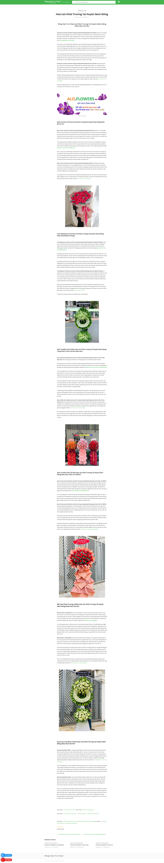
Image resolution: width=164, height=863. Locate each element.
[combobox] (94, 2)
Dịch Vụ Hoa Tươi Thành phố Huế (79, 663)
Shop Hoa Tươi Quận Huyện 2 (51, 843)
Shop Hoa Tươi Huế (54, 860)
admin (80, 17)
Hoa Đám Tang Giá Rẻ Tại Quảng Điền (54, 845)
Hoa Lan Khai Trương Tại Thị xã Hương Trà (69, 834)
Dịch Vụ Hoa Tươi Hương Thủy (77, 408)
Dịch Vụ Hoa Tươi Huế (79, 290)
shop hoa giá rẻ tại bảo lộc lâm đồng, (85, 821)
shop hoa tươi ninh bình (93, 813)
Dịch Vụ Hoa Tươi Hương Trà (84, 178)
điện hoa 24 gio (82, 813)
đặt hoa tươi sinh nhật (69, 821)
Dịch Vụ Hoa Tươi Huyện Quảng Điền (89, 529)
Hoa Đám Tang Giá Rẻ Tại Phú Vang (79, 845)
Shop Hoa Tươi (82, 11)
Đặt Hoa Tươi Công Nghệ (90, 620)
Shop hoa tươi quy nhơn (71, 813)
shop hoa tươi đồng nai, (88, 810)
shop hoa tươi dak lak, (71, 823)
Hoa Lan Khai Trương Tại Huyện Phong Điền (94, 834)
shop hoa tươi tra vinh (69, 810)
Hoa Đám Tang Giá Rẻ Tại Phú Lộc (104, 845)
